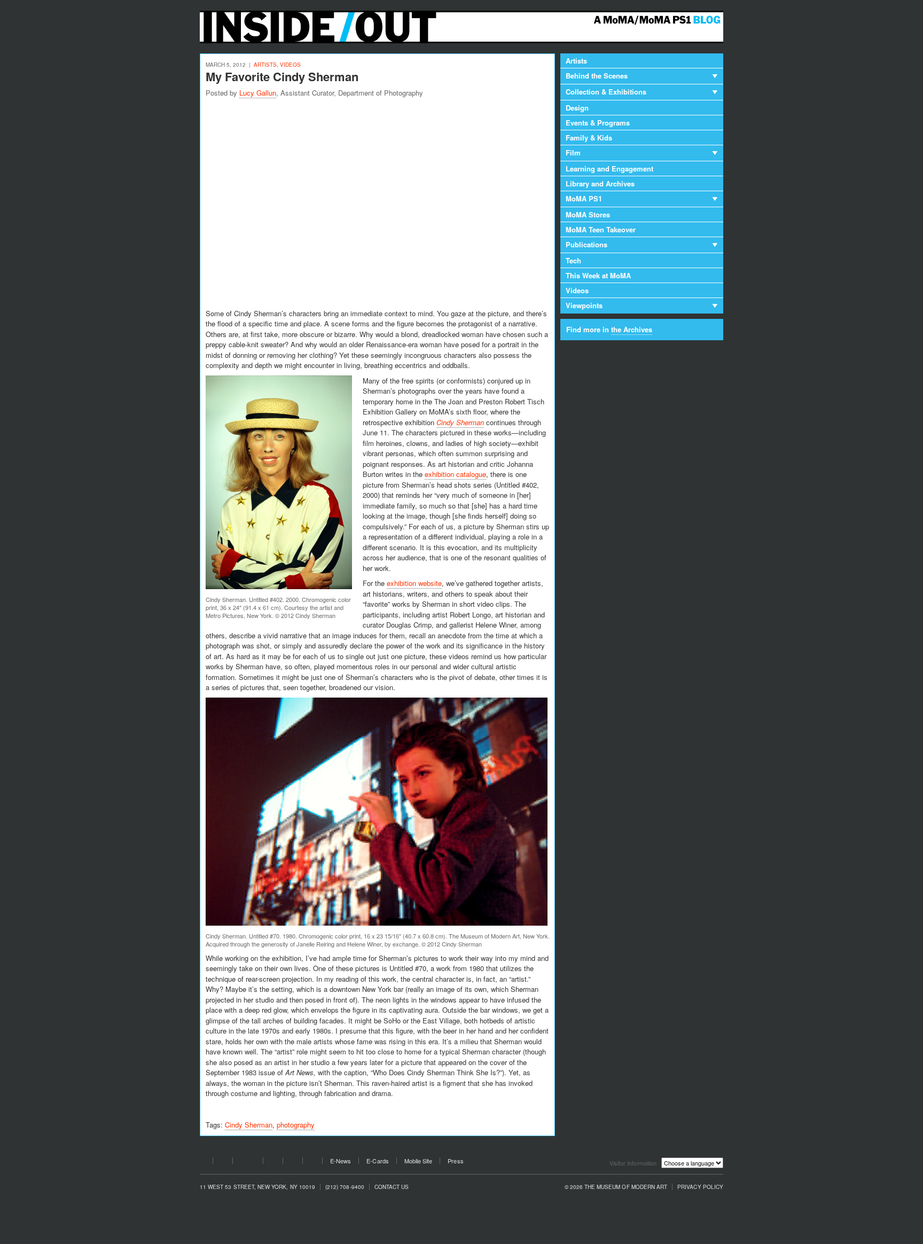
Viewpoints (584, 305)
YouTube (247, 1162)
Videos (290, 64)
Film (573, 152)
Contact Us (391, 1187)
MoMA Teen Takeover (601, 229)
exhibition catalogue (455, 474)
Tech (573, 260)
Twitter (222, 1162)
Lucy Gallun (257, 93)
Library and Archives (600, 183)
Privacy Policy (700, 1187)
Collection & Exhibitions (606, 91)
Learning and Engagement (609, 168)
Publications (586, 244)
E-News (340, 1160)
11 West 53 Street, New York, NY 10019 (257, 1187)
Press (455, 1160)
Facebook (203, 1162)
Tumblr (273, 1162)
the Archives (631, 329)
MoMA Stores (588, 214)
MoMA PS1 (584, 198)
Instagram (292, 1162)
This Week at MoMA (598, 275)
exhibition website (414, 583)
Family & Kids (589, 137)
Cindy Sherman (248, 1125)
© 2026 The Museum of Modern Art (616, 1187)
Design (577, 108)
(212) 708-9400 (344, 1187)
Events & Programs (598, 123)
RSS (312, 1162)
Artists (265, 64)
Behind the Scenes (597, 75)
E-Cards (377, 1160)
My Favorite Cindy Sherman (282, 76)
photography (296, 1125)
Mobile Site (418, 1160)
